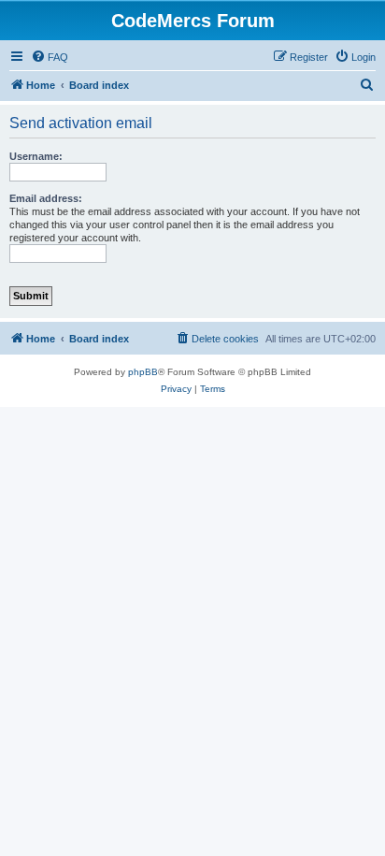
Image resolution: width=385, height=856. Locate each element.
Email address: (45, 198)
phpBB (143, 372)
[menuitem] (49, 57)
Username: (36, 156)
